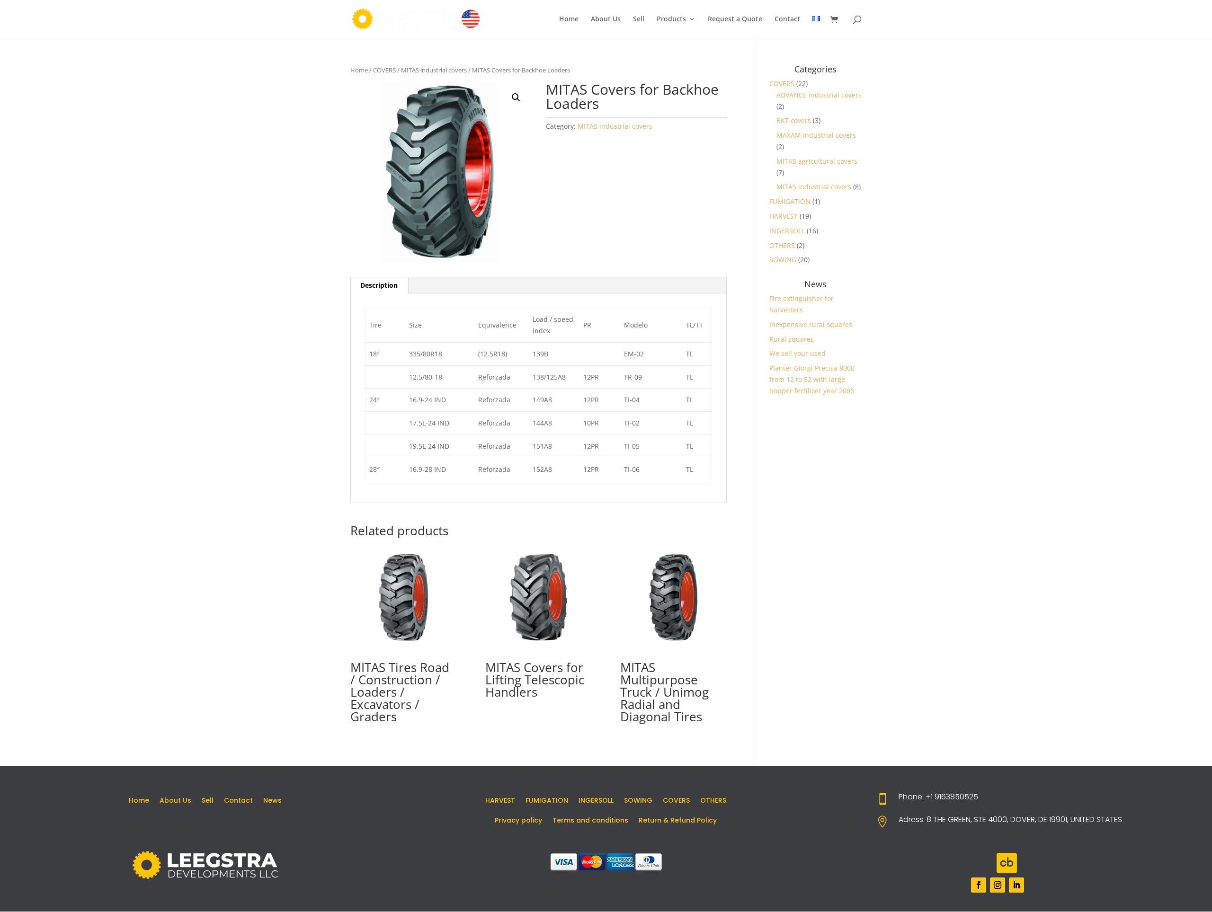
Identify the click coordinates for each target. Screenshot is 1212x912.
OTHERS (782, 245)
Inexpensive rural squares (810, 324)
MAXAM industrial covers (816, 135)
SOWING (782, 259)
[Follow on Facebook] (978, 885)
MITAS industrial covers (434, 70)
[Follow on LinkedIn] (1016, 885)
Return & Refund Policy (678, 821)
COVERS (384, 70)
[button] (516, 97)
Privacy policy (518, 821)
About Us (606, 19)
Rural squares (791, 339)
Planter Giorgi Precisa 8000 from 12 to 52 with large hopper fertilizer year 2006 (812, 379)
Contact (787, 19)
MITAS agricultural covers (816, 161)
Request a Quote (735, 19)
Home (569, 19)
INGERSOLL (787, 230)
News (272, 801)
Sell (638, 19)
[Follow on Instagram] (997, 885)
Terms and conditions (590, 821)
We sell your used (797, 353)
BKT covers (793, 120)
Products (671, 19)
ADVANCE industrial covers (819, 94)
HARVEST (783, 216)
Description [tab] (379, 285)
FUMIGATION (790, 201)
